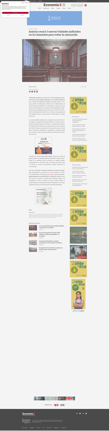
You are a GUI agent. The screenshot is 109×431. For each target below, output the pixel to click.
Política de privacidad (25, 2)
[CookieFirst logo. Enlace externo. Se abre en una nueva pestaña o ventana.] (5, 3)
